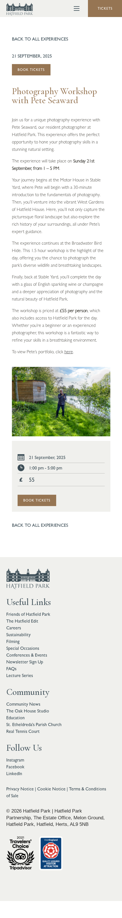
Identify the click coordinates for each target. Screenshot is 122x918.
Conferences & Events (26, 655)
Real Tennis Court (23, 731)
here (68, 351)
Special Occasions (22, 648)
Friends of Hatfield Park (28, 614)
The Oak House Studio (27, 711)
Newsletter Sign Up (24, 662)
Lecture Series (19, 675)
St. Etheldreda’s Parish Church (34, 724)
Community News (23, 704)
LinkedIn (14, 773)
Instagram (15, 760)
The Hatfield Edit (22, 621)
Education (15, 717)
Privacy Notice (20, 789)
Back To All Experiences (40, 39)
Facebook (15, 766)
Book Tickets (31, 70)
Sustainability (18, 634)
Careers (13, 628)
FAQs (11, 668)
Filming (13, 641)
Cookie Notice (51, 789)
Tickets (105, 8)
